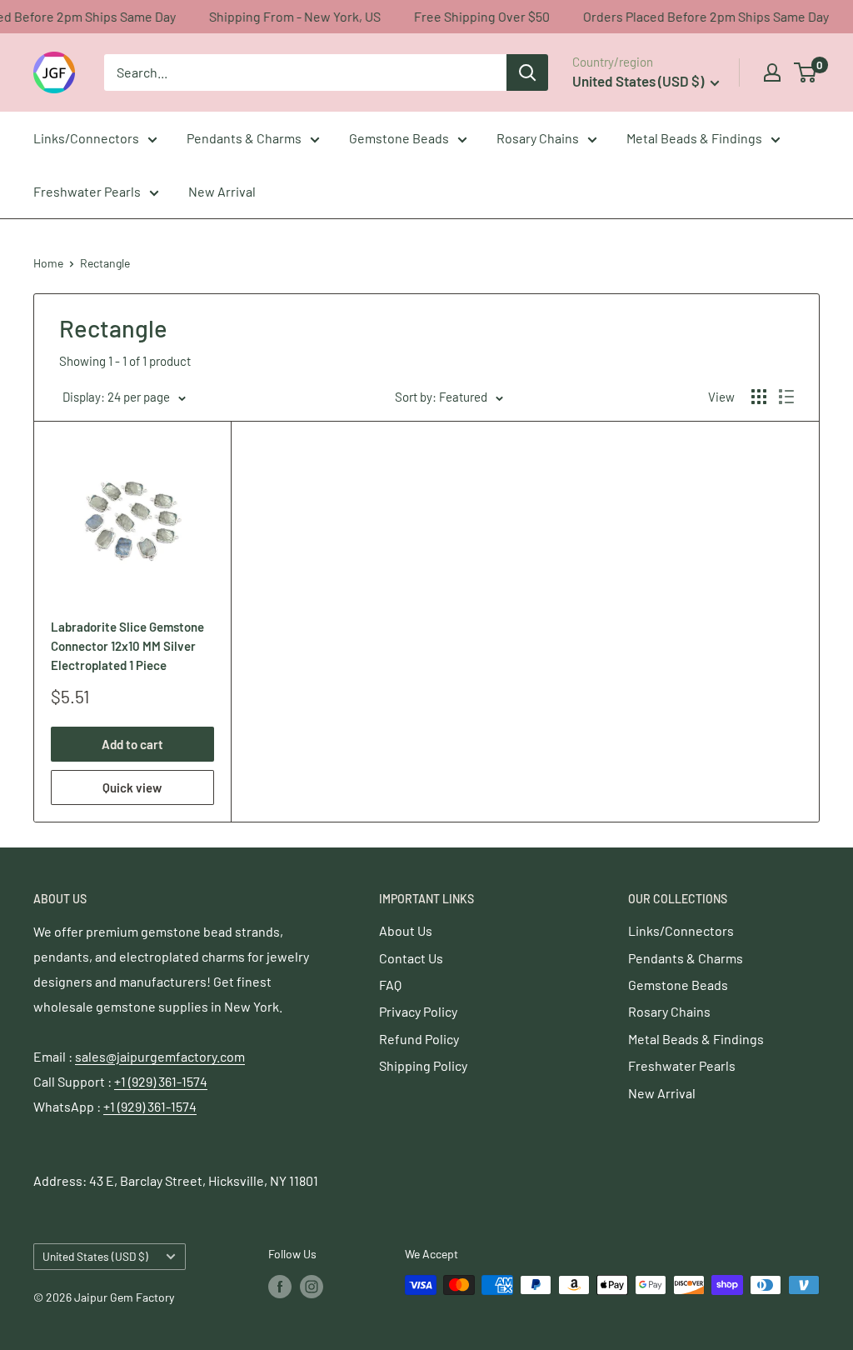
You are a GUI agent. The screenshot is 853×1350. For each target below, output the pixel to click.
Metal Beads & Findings (694, 138)
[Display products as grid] (758, 396)
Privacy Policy (418, 1011)
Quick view (132, 787)
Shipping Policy (423, 1065)
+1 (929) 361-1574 (160, 1081)
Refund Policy (419, 1039)
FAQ (390, 984)
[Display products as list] (786, 396)
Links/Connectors (86, 138)
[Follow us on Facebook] (280, 1286)
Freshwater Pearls (87, 191)
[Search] (527, 72)
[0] (806, 72)
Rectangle (105, 263)
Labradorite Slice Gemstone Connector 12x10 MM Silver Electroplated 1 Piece (127, 646)
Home (48, 263)
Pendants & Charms (244, 138)
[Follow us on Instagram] (311, 1286)
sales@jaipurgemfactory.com (160, 1056)
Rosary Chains (537, 138)
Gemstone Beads (399, 138)
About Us (405, 930)
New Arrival (222, 191)
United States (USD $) (95, 1256)
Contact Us (411, 958)
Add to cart (132, 744)
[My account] (772, 72)
